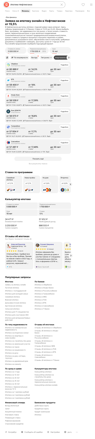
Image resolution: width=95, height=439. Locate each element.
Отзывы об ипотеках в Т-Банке (47, 360)
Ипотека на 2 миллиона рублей (17, 395)
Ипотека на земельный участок (17, 344)
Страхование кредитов (14, 424)
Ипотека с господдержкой (15, 291)
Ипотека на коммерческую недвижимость (16, 329)
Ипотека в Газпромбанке (44, 294)
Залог (7, 409)
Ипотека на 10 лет (12, 375)
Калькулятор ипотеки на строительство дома (44, 376)
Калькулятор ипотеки (43, 372)
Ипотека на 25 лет (12, 381)
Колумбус (12, 432)
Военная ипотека (11, 300)
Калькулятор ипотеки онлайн (46, 385)
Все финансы (11, 17)
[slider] (10, 53)
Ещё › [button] (49, 74)
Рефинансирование (12, 421)
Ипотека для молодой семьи (16, 294)
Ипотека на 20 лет (12, 378)
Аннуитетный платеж (13, 412)
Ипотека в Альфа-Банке (44, 288)
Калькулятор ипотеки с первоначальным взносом (45, 381)
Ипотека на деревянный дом (16, 361)
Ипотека (38, 415)
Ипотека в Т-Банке (42, 309)
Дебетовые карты (42, 406)
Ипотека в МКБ (41, 297)
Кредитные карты (42, 409)
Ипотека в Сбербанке (43, 285)
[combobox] (34, 5)
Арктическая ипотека (13, 306)
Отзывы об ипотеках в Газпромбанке (44, 342)
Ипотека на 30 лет (12, 384)
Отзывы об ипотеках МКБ (45, 346)
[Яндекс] (6, 4)
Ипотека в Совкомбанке (44, 306)
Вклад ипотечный (12, 406)
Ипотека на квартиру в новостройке (14, 337)
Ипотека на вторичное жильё (16, 333)
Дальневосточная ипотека (15, 303)
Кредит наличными (42, 412)
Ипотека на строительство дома (18, 341)
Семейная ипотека (12, 297)
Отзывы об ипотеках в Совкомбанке (44, 356)
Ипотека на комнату (13, 364)
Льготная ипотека (12, 288)
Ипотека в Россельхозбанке (46, 291)
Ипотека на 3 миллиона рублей (17, 398)
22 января (50, 249)
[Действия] (70, 20)
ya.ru (70, 432)
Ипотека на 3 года (12, 372)
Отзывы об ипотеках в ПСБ (45, 349)
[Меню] (91, 4)
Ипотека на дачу (11, 353)
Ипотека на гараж (12, 347)
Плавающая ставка (12, 418)
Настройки (55, 432)
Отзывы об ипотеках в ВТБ (45, 352)
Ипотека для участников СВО (17, 315)
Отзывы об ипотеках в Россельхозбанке (44, 337)
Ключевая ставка (12, 415)
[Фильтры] (7, 57)
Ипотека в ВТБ (40, 303)
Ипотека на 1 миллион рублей (17, 392)
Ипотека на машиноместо (15, 350)
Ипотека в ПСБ (40, 300)
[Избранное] (83, 4)
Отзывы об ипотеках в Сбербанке (48, 328)
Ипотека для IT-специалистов (17, 312)
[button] (19, 57)
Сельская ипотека (12, 309)
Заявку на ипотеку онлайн (15, 285)
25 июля (20, 251)
